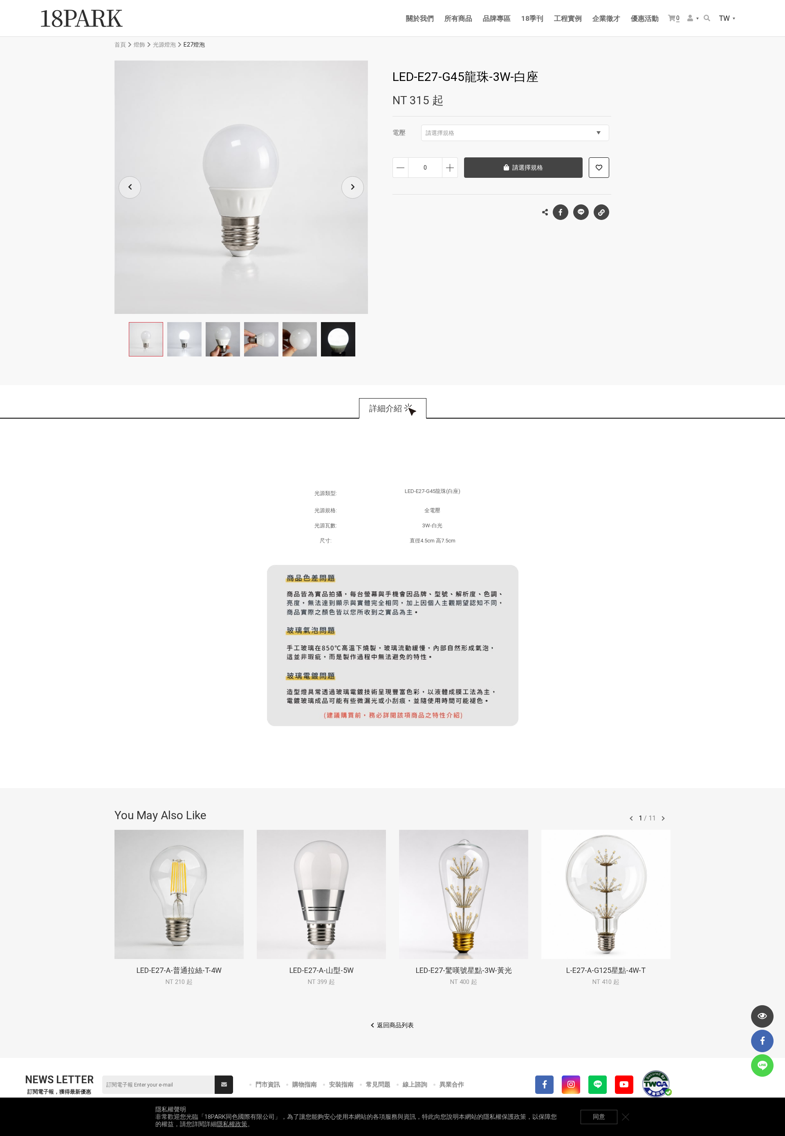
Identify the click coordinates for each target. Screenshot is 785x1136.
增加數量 (450, 167)
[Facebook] (544, 1085)
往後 (663, 818)
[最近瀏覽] (762, 1016)
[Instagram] (571, 1085)
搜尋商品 (707, 18)
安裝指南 (341, 1084)
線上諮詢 (415, 1084)
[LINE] (597, 1085)
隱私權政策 (232, 1124)
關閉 (625, 1117)
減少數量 (400, 167)
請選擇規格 (440, 133)
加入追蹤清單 (599, 167)
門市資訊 (268, 1084)
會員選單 (693, 18)
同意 (599, 1116)
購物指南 (304, 1084)
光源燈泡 (164, 44)
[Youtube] (624, 1085)
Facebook (560, 212)
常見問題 (378, 1084)
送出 (224, 1085)
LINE (581, 212)
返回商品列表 (395, 1025)
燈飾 (139, 44)
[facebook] (762, 1041)
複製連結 (601, 212)
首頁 (120, 44)
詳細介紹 (385, 408)
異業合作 (452, 1084)
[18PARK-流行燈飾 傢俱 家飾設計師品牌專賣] (82, 18)
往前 (631, 818)
